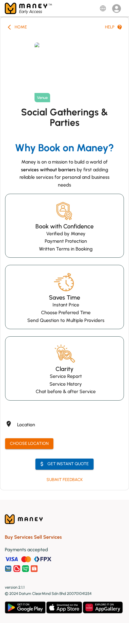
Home (21, 27)
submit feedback (64, 479)
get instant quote (68, 463)
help (109, 27)
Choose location (29, 443)
